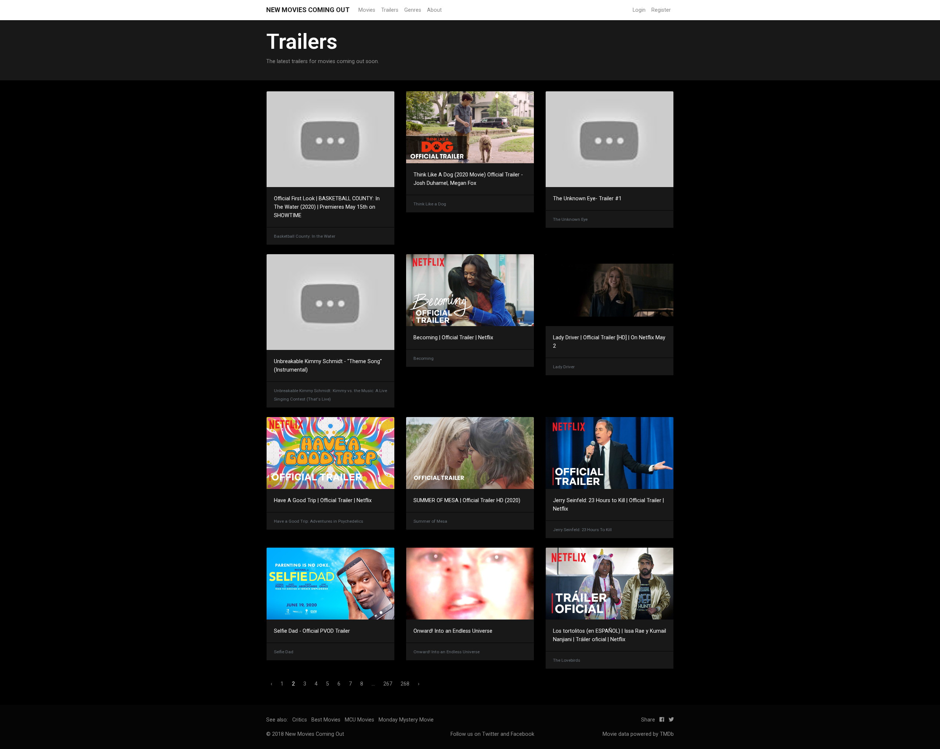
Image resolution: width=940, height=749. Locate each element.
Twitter (490, 734)
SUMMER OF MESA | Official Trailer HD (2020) (466, 500)
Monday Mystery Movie (406, 720)
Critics (299, 720)
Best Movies (325, 720)
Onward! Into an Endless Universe (452, 631)
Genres (412, 10)
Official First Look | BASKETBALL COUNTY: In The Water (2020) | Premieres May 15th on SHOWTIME (327, 207)
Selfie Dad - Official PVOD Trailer (312, 631)
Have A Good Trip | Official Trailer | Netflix (323, 500)
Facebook (522, 734)
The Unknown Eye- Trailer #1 (587, 199)
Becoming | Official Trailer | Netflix (453, 338)
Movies (366, 10)
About (434, 10)
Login (639, 10)
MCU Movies (359, 720)
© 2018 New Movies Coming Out (305, 734)
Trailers (389, 10)
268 (405, 684)
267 (387, 684)
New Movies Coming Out (308, 10)
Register (661, 10)
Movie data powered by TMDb (638, 734)
